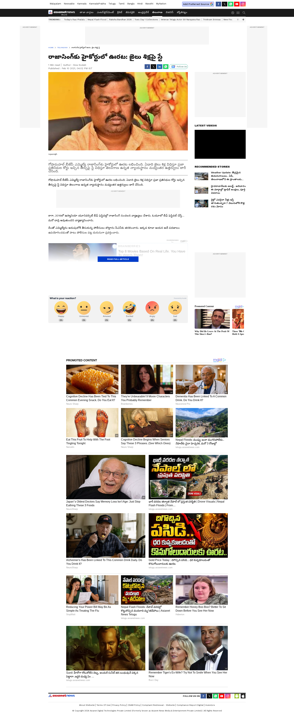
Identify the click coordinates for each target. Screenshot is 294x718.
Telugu (112, 3)
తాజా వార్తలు (86, 12)
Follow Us (182, 66)
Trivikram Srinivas (212, 19)
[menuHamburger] (238, 12)
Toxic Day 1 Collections (146, 19)
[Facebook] (218, 4)
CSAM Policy (134, 705)
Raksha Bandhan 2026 (120, 19)
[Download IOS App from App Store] (243, 696)
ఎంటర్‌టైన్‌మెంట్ (105, 12)
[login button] (233, 13)
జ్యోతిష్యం (182, 12)
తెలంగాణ (157, 12)
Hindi (140, 3)
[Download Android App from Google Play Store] (237, 696)
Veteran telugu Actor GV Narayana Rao (180, 19)
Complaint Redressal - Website (158, 705)
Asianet (61, 696)
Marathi (149, 3)
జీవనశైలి (130, 12)
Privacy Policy (119, 705)
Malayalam (55, 3)
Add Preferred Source (196, 4)
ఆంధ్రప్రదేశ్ (143, 12)
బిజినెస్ (169, 12)
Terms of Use (103, 705)
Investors (210, 705)
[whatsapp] (230, 4)
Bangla (130, 3)
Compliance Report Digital (190, 705)
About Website (87, 705)
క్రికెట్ (119, 12)
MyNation (161, 3)
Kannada (81, 3)
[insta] (243, 4)
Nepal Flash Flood (97, 19)
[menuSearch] (244, 12)
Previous (238, 19)
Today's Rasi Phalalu (74, 19)
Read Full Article (118, 259)
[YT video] (237, 4)
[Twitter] (224, 4)
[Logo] (62, 13)
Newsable (69, 3)
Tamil (122, 3)
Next (243, 19)
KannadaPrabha (97, 3)
